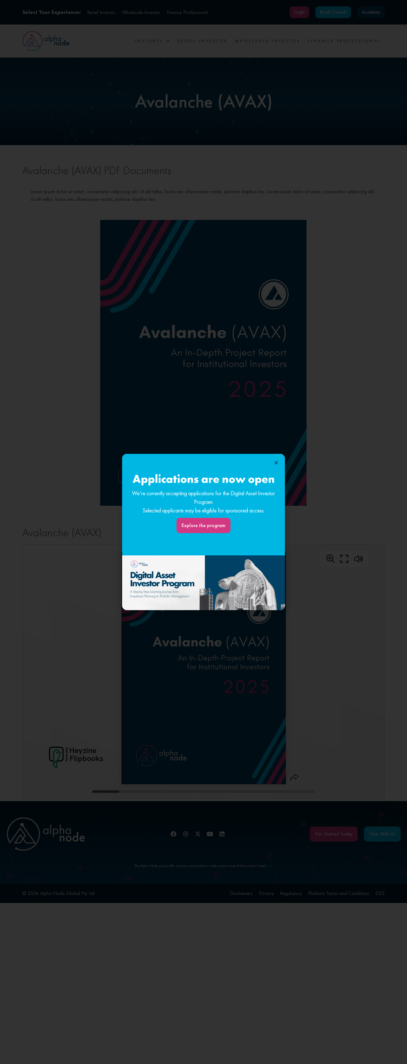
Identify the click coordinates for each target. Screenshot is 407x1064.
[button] (276, 462)
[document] (203, 532)
